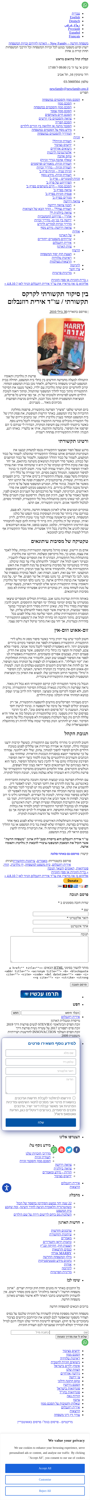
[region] (45, 1467)
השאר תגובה (56, 868)
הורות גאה (73, 1396)
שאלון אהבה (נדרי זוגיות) (56, 160)
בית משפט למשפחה (37, 864)
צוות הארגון (64, 246)
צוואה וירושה (71, 201)
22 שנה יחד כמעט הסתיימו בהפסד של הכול (44, 1203)
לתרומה (75, 265)
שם (86, 910)
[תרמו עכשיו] (41, 997)
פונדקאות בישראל (68, 1388)
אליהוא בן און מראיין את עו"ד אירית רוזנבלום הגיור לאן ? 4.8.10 (46, 283)
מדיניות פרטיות (62, 273)
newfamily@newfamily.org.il (69, 89)
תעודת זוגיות (43, 1157)
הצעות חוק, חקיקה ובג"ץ (56, 1245)
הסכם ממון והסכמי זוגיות (35, 1161)
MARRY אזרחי (61, 1253)
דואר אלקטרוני (78, 918)
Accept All (45, 1468)
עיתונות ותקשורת (24, 861)
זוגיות (76, 137)
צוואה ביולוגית (63, 1168)
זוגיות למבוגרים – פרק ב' (64, 178)
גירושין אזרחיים (70, 1373)
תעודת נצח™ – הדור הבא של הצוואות (47, 209)
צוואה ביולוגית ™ (61, 212)
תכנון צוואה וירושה (60, 205)
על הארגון (65, 235)
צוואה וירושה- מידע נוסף (56, 227)
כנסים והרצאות (62, 1249)
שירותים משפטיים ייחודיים (55, 239)
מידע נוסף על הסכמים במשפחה (52, 130)
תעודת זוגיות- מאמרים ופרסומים (51, 163)
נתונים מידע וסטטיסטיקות (55, 1260)
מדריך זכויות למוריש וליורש (54, 224)
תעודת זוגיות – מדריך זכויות (54, 167)
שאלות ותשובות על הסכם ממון (60, 1403)
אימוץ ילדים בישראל (67, 1366)
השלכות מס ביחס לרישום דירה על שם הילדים (43, 1214)
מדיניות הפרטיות (61, 1272)
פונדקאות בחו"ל (70, 1392)
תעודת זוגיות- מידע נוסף (56, 175)
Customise (45, 1479)
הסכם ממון (65, 103)
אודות (76, 231)
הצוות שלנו (73, 1369)
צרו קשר (74, 269)
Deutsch (74, 21)
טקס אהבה (64, 156)
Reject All (45, 1490)
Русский (74, 29)
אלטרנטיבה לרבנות (59, 152)
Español (74, 32)
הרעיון (76, 250)
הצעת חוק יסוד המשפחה (56, 254)
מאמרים (42, 861)
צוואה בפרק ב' (62, 190)
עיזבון (76, 1400)
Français (74, 36)
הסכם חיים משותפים (58, 114)
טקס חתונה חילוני (69, 1381)
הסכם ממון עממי (61, 111)
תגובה (84, 934)
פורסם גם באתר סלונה (65, 853)
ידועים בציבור (63, 145)
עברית (76, 13)
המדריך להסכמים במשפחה (54, 133)
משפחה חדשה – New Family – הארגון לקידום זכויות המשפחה (48, 43)
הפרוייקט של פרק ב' (59, 182)
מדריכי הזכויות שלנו (38, 1153)
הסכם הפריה (63, 122)
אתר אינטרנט (79, 926)
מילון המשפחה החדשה (57, 1257)
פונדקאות (82, 868)
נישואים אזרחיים (61, 148)
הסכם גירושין (71, 1384)
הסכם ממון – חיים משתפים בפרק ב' (49, 186)
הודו (6, 864)
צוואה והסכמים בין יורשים (55, 118)
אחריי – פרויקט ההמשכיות (55, 216)
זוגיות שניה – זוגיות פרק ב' (55, 171)
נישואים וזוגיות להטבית (65, 1362)
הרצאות (75, 1187)
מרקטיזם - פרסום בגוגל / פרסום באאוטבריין (45, 1422)
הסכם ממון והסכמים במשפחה (61, 99)
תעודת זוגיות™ (62, 141)
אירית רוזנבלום (62, 242)
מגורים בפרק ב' (62, 197)
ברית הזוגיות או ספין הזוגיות (69, 280)
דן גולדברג (17, 864)
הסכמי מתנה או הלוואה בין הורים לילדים (46, 126)
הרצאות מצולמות (61, 261)
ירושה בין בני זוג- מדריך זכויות (53, 220)
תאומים (70, 868)
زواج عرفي (72, 25)
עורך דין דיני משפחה (67, 1415)
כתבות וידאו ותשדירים (57, 1242)
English (75, 17)
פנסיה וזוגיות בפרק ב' (58, 194)
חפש (76, 1004)
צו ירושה (74, 1377)
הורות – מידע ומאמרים (57, 1172)
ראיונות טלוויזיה (62, 258)
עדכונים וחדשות (61, 1230)
